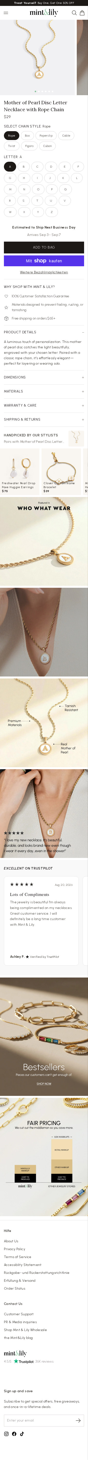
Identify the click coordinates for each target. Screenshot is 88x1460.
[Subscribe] (78, 1420)
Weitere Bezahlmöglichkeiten (44, 272)
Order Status (14, 1288)
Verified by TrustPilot (44, 957)
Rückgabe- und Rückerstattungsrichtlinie (37, 1273)
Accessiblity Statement (23, 1265)
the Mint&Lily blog (18, 1338)
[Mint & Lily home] (44, 13)
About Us (11, 1241)
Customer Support (19, 1314)
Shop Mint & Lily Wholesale (25, 1330)
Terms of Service (18, 1257)
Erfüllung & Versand (20, 1281)
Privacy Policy (14, 1249)
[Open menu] (6, 13)
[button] (82, 13)
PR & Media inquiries (20, 1322)
